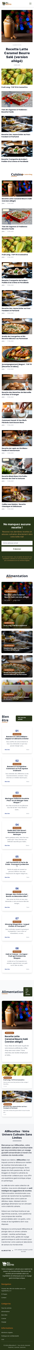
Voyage (3, 1322)
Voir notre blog (26, 174)
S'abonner (17, 549)
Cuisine (3, 1318)
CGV (2, 1339)
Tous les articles (6, 1308)
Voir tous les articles (22, 718)
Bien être (4, 1315)
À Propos (4, 1294)
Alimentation (5, 1311)
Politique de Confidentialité (10, 1336)
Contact (3, 1297)
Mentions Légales (7, 1332)
